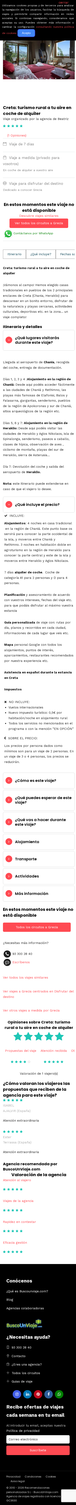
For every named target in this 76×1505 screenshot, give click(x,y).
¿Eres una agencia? (27, 1364)
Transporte (26, 859)
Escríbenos (21, 962)
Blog (9, 1300)
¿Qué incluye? (40, 254)
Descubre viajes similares (38, 216)
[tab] (39, 340)
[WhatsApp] (59, 1394)
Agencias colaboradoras (25, 1308)
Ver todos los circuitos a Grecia (39, 223)
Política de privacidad (22, 1431)
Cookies (51, 1476)
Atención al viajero (17, 1180)
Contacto (19, 1356)
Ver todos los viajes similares (25, 977)
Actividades (27, 876)
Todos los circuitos (26, 1373)
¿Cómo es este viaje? (35, 780)
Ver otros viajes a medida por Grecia (31, 1010)
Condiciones (33, 1476)
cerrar (64, 2)
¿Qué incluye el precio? (37, 504)
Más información (31, 893)
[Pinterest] (38, 1394)
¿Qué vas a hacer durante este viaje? (40, 822)
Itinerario (14, 254)
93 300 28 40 (21, 1347)
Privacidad (13, 1476)
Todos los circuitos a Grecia (37, 927)
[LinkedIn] (27, 1394)
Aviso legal (18, 1481)
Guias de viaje (22, 1381)
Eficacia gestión (15, 1243)
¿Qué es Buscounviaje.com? (27, 1291)
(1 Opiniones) (16, 135)
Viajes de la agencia (18, 1201)
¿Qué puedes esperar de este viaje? (43, 800)
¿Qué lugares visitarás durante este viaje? (37, 340)
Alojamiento (27, 841)
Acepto (26, 33)
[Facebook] (48, 1394)
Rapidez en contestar (19, 1222)
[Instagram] (17, 1394)
